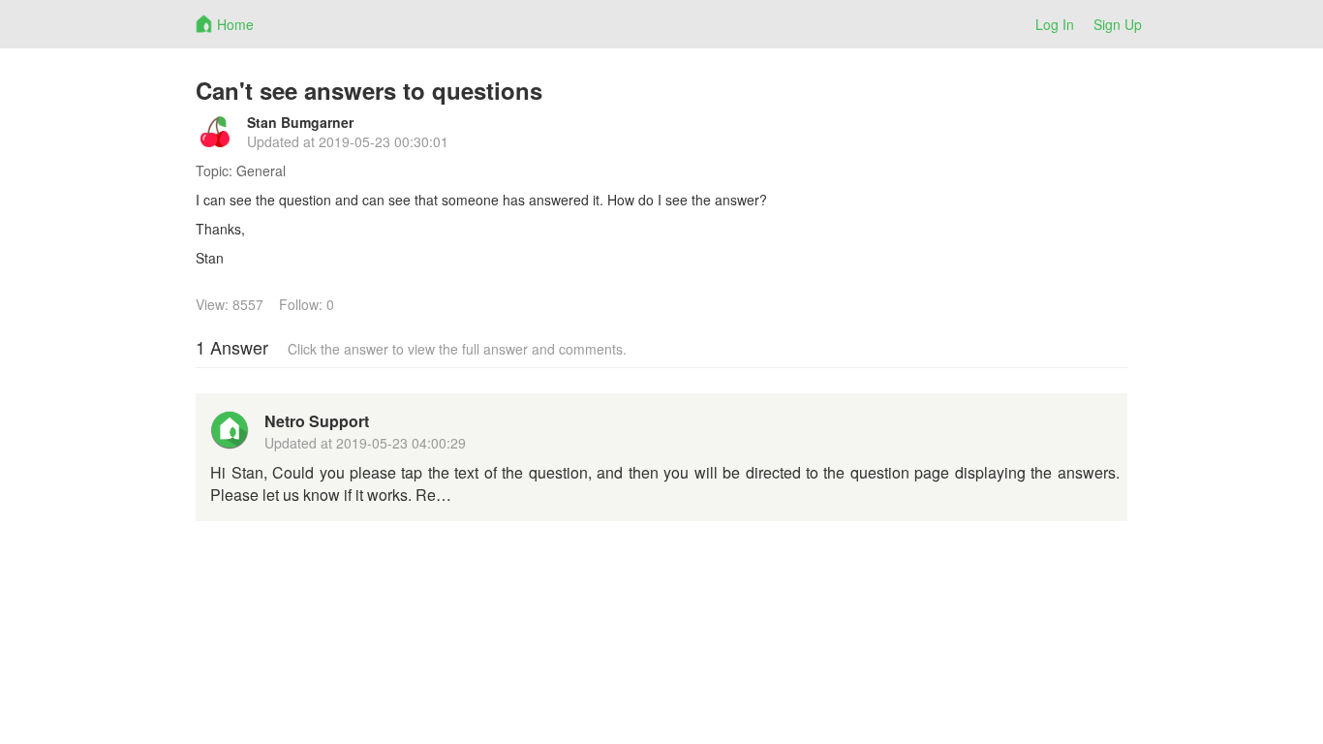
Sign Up (1117, 24)
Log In (1054, 24)
